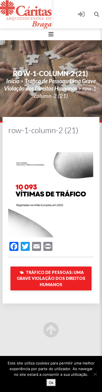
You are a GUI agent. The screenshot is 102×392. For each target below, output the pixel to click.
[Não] (95, 374)
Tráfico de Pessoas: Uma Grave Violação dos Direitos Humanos (51, 278)
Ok (51, 382)
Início (12, 80)
